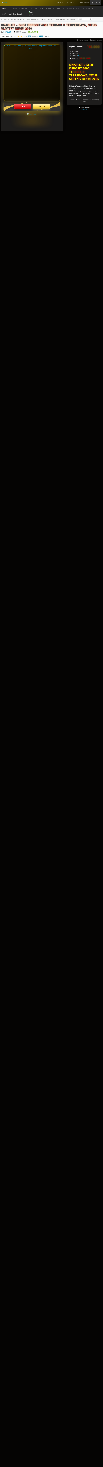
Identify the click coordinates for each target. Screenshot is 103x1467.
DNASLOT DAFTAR (13, 19)
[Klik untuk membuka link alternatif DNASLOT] (32, 72)
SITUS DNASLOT (61, 19)
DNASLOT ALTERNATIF (48, 19)
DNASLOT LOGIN (25, 19)
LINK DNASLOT (35, 19)
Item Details (5, 36)
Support (47, 36)
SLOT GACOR (71, 19)
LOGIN (22, 106)
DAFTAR (41, 106)
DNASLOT (4, 19)
